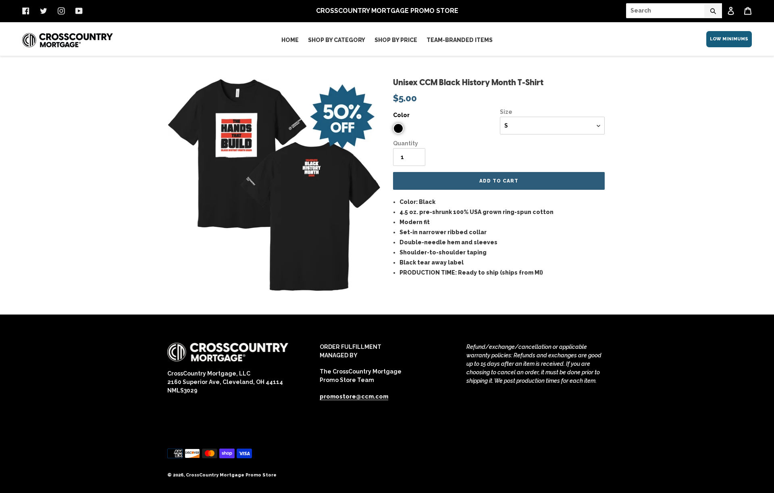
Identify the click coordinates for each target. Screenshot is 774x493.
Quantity (405, 143)
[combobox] (674, 10)
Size (506, 112)
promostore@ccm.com (354, 396)
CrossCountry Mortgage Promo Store (231, 475)
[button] (398, 128)
